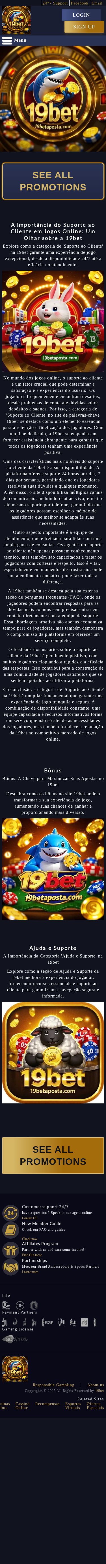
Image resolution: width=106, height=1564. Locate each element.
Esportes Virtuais (73, 1406)
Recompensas (47, 1404)
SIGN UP (84, 27)
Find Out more (32, 1255)
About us (95, 1385)
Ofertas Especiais (95, 1406)
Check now (29, 1239)
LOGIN (81, 15)
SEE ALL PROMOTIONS (53, 181)
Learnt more (30, 1272)
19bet (99, 1391)
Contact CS (29, 1218)
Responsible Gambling (53, 1385)
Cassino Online (23, 1406)
